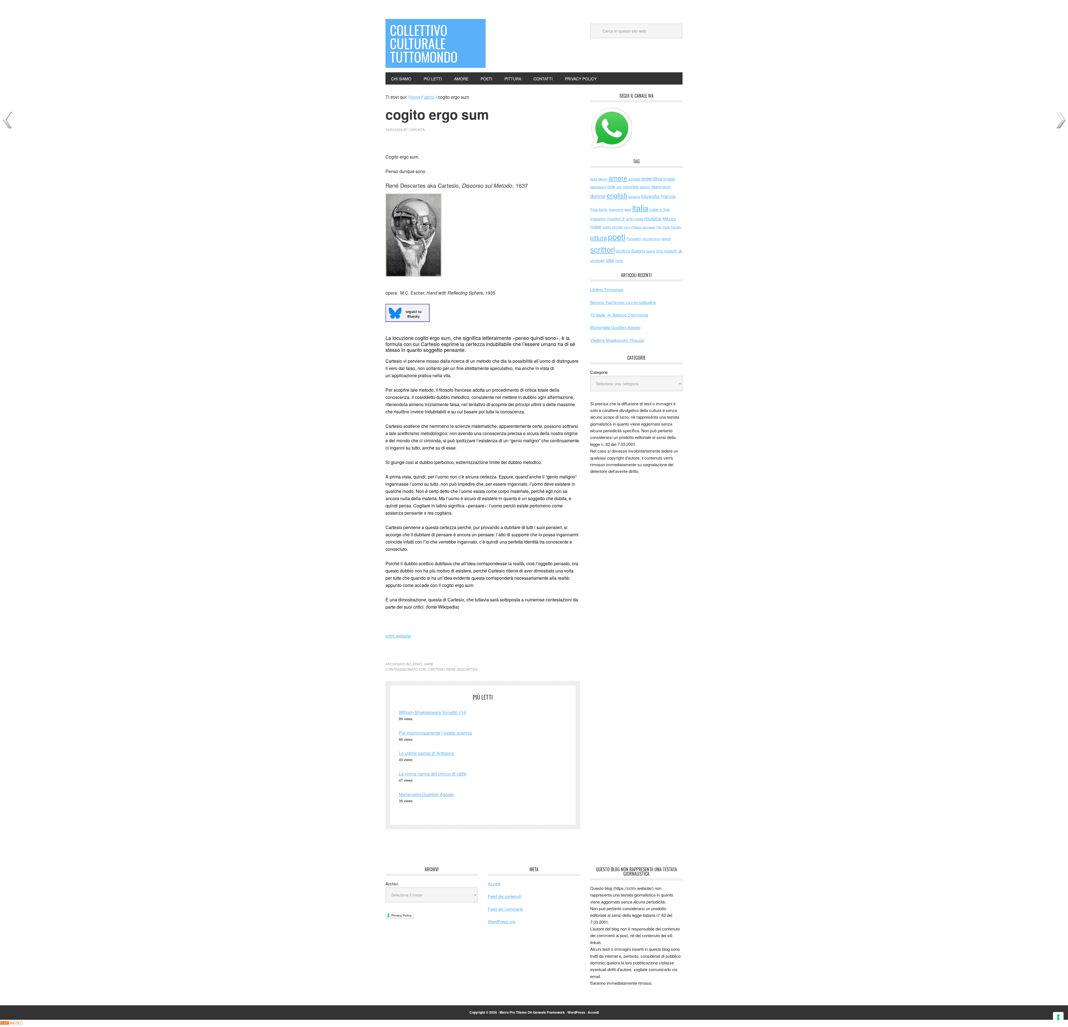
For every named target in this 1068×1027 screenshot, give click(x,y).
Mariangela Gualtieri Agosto (426, 794)
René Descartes (461, 669)
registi (666, 238)
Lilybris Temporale (606, 289)
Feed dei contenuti (504, 896)
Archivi (391, 884)
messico (598, 218)
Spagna (638, 251)
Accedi (494, 884)
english (617, 195)
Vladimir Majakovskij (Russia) (617, 340)
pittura (598, 237)
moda (638, 218)
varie (429, 663)
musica (652, 218)
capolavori (598, 186)
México (669, 218)
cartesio (436, 669)
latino (416, 663)
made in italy (659, 209)
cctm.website (398, 636)
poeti (617, 236)
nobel (595, 226)
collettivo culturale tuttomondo (424, 43)
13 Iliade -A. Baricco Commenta (619, 315)
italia (640, 207)
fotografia (650, 196)
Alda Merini (598, 179)
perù (627, 227)
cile (619, 186)
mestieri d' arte (620, 218)
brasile (669, 179)
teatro (650, 251)
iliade (627, 209)
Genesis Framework (549, 1012)
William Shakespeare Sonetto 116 (432, 712)
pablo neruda (612, 227)
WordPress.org (501, 921)
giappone (616, 209)
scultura (623, 251)
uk (680, 251)
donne (597, 196)
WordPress (576, 1012)
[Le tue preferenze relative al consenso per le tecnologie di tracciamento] (1058, 1017)
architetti (634, 179)
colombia (631, 186)
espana (634, 196)
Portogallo (634, 238)
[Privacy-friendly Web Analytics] (11, 1023)
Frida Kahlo (599, 209)
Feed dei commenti (505, 909)
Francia (668, 196)
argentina (651, 178)
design (645, 186)
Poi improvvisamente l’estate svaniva (435, 733)
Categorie (599, 372)
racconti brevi (651, 238)
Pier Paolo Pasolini (668, 227)
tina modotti (666, 251)
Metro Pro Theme (513, 1012)
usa (610, 259)
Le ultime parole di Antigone (426, 753)
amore (618, 177)
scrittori (602, 249)
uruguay (597, 260)
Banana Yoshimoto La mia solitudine (623, 302)
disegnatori (661, 186)
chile (611, 186)
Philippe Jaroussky (643, 227)
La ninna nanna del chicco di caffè (432, 774)
